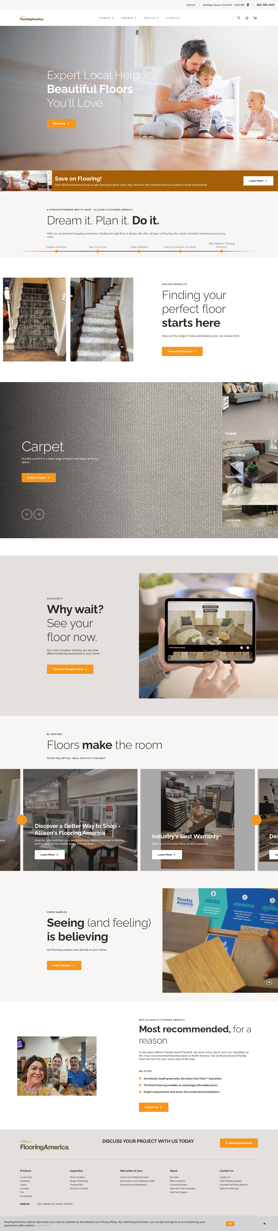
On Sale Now (26, 1196)
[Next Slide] (39, 514)
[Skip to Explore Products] (56, 251)
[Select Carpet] (272, 433)
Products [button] (105, 17)
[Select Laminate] (272, 520)
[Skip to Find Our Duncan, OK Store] (180, 251)
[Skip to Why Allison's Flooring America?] (221, 251)
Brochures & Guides (79, 1188)
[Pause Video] (269, 688)
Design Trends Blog (79, 1181)
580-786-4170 (266, 4)
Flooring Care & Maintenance (133, 1185)
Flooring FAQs (76, 1185)
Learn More (256, 180)
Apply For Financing (229, 1188)
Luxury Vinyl (26, 1177)
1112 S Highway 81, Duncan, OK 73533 (55, 1204)
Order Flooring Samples (231, 1181)
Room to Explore (177, 1181)
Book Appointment (240, 1143)
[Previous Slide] (27, 514)
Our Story (174, 1177)
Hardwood (25, 1181)
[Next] (256, 820)
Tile (21, 1192)
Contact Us (172, 17)
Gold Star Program (178, 1192)
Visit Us (190, 5)
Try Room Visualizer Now (68, 669)
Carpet (23, 1185)
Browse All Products (180, 351)
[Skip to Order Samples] (139, 251)
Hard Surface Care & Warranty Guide (137, 1181)
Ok (230, 1224)
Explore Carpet (37, 477)
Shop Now (59, 123)
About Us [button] (149, 17)
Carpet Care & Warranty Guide (134, 1177)
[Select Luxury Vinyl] (272, 455)
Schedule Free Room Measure (234, 1185)
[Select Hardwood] (272, 477)
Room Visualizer (77, 1177)
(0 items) (255, 18)
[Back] (22, 820)
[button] (239, 18)
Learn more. (43, 1225)
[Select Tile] (272, 498)
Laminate (24, 1188)
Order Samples (62, 965)
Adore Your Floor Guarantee (182, 1188)
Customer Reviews (178, 1185)
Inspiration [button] (127, 17)
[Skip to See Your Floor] (97, 251)
